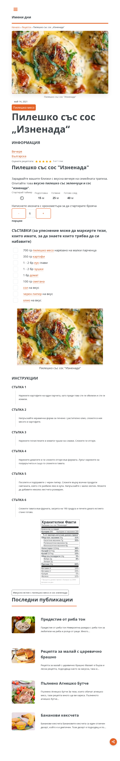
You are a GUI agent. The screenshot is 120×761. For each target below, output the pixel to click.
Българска (19, 156)
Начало (16, 27)
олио (26, 300)
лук (36, 263)
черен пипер (32, 294)
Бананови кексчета (60, 715)
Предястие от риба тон (63, 619)
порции (17, 221)
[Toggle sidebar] (16, 9)
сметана (39, 281)
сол (25, 288)
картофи (39, 256)
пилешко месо (43, 250)
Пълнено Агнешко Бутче (65, 683)
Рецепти (26, 27)
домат (34, 275)
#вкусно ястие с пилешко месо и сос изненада (40, 592)
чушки (38, 269)
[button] (36, 161)
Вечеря (17, 151)
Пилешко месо (23, 107)
